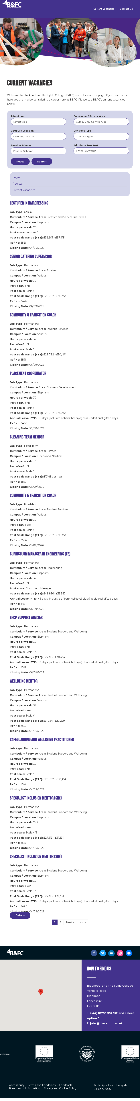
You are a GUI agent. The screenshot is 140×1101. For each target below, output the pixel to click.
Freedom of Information (24, 1088)
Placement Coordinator (28, 373)
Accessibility (16, 1085)
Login (16, 177)
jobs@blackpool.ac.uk (106, 1023)
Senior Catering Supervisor (31, 256)
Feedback (65, 1085)
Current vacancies (24, 190)
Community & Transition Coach (33, 315)
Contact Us (126, 8)
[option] (27, 1054)
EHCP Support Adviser (26, 617)
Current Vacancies (103, 8)
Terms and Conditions (42, 1085)
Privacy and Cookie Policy (60, 1088)
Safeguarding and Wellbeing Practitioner (42, 739)
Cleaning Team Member (27, 437)
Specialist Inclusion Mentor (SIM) (36, 798)
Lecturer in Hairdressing (29, 203)
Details (20, 915)
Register (18, 183)
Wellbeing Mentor (24, 681)
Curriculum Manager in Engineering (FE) (40, 554)
